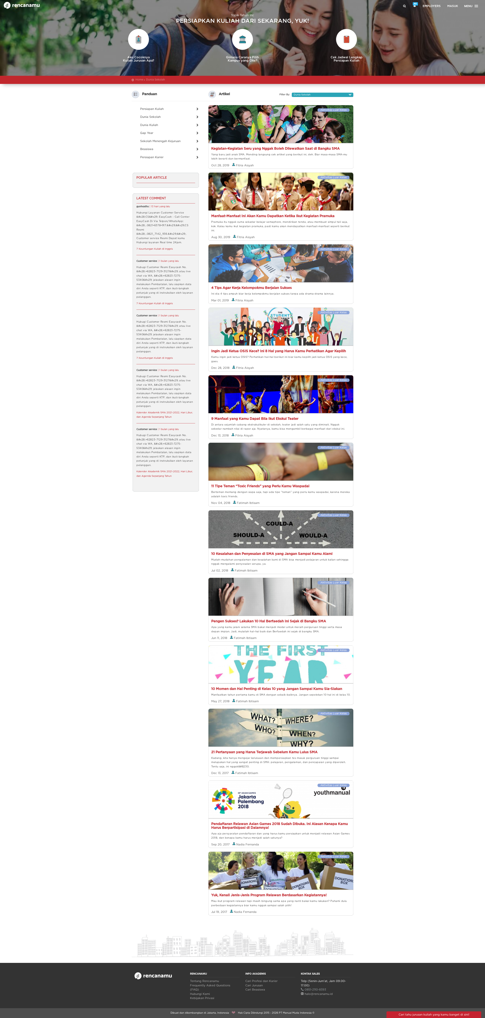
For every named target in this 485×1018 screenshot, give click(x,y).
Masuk (452, 6)
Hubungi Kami (200, 994)
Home (139, 79)
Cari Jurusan (254, 985)
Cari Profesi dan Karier (261, 981)
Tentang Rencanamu (204, 981)
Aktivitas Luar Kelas (333, 110)
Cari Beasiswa (255, 989)
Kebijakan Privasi (202, 998)
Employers (432, 6)
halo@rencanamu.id (319, 994)
